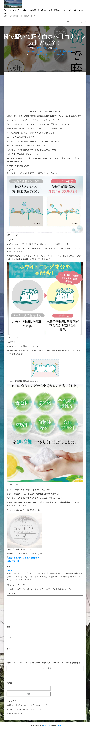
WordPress (47, 726)
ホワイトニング (46, 51)
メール (10, 638)
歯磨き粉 (57, 51)
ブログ (83, 22)
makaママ (57, 48)
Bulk (59, 726)
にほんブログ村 (13, 561)
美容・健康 (67, 51)
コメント (11, 593)
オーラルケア (33, 51)
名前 (9, 627)
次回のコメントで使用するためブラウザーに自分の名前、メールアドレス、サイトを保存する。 (44, 663)
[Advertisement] (45, 91)
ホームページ (72, 22)
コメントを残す (45, 58)
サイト (9, 649)
